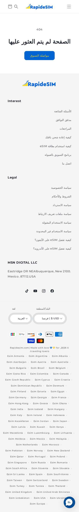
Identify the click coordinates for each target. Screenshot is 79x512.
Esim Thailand (57, 486)
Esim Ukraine (58, 498)
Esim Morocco (50, 444)
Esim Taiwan (14, 480)
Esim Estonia (38, 391)
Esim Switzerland (37, 480)
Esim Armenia (15, 356)
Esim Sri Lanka (16, 474)
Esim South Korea (57, 474)
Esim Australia (59, 362)
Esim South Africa (16, 468)
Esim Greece (40, 403)
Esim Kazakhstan (18, 421)
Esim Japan (60, 421)
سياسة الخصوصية (61, 187)
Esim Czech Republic (17, 379)
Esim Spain (36, 474)
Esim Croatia (62, 379)
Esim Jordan (41, 421)
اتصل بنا (66, 163)
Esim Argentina (38, 356)
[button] (69, 6)
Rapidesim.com (19, 347)
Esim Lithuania (63, 433)
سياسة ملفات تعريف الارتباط (54, 214)
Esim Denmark (55, 385)
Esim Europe (37, 503)
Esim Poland (57, 456)
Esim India (17, 409)
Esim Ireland (34, 415)
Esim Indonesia (55, 415)
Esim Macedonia (13, 433)
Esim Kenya (57, 427)
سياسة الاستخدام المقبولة (56, 222)
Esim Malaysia (58, 438)
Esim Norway (35, 450)
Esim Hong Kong (18, 403)
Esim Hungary (56, 409)
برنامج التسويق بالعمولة (58, 155)
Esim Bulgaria (18, 368)
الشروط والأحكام (61, 196)
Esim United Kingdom (18, 492)
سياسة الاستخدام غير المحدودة (53, 231)
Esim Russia (38, 462)
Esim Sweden (60, 480)
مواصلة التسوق (39, 55)
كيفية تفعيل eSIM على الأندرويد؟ (52, 248)
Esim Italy (16, 415)
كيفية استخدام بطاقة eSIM (55, 146)
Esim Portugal (36, 456)
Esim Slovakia (61, 468)
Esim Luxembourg (38, 433)
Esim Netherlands (27, 444)
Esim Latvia (19, 427)
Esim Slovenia (40, 468)
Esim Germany (17, 397)
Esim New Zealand (58, 450)
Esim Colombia (39, 373)
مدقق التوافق (63, 120)
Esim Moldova (16, 438)
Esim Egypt (58, 391)
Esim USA (40, 498)
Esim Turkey (17, 486)
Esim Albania (60, 356)
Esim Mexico (37, 438)
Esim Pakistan (14, 450)
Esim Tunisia (36, 486)
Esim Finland (18, 391)
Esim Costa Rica (16, 373)
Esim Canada (61, 373)
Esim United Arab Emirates (53, 492)
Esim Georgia (39, 397)
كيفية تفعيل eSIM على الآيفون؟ (53, 240)
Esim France (59, 397)
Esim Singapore (17, 462)
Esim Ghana (60, 403)
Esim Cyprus (42, 379)
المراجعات (65, 128)
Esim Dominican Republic (26, 385)
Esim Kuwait (37, 427)
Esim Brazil (37, 368)
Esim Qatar (17, 456)
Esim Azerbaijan (16, 362)
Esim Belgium (57, 368)
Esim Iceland (35, 409)
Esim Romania (58, 462)
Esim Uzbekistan (19, 498)
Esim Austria (38, 362)
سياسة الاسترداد (62, 205)
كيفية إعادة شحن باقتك (58, 137)
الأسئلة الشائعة (62, 111)
